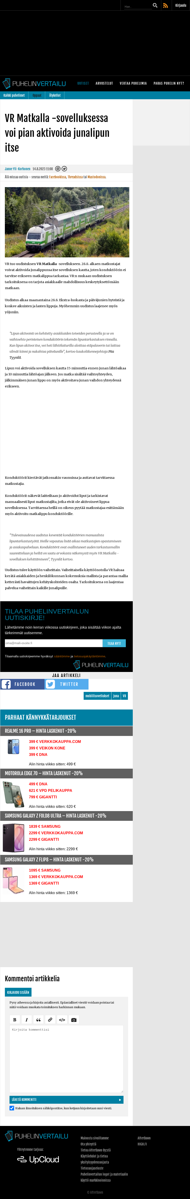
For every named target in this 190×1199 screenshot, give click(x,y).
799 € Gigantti (43, 797)
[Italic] (27, 1019)
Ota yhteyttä (88, 1144)
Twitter (69, 684)
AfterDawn (144, 1138)
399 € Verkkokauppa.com (55, 742)
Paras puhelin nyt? (169, 83)
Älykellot (55, 95)
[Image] (74, 1019)
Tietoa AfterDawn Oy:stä (96, 1150)
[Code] (62, 1019)
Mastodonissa (96, 177)
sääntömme (62, 656)
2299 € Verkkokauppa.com (56, 833)
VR (124, 696)
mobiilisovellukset (97, 696)
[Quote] (38, 1019)
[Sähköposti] (58, 170)
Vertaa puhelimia (133, 83)
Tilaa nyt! (114, 644)
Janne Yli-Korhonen (17, 169)
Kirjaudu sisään (18, 992)
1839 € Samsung (44, 826)
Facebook (25, 684)
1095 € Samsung (44, 870)
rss (166, 6)
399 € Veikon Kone (47, 748)
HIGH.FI (142, 1144)
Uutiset (83, 83)
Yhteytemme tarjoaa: (30, 1149)
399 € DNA (38, 755)
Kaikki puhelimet (14, 95)
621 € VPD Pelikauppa (50, 791)
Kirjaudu (180, 5)
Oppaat (37, 95)
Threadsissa (75, 177)
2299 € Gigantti (44, 839)
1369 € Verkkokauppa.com (56, 877)
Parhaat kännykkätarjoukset (40, 717)
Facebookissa (57, 177)
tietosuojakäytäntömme (89, 656)
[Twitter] (64, 170)
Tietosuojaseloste (92, 1168)
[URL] (50, 1019)
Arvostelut (104, 83)
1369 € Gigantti (44, 883)
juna (116, 696)
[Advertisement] (95, 43)
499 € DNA (38, 784)
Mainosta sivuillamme (95, 1138)
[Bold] (15, 1019)
